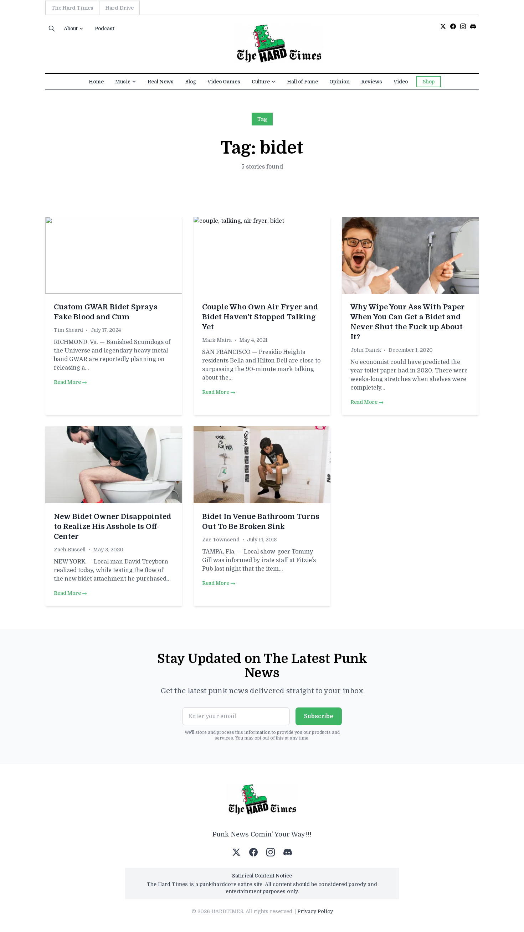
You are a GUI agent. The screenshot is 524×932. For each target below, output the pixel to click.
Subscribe (318, 716)
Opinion (339, 81)
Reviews (371, 81)
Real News (161, 81)
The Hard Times (72, 8)
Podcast (104, 28)
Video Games (223, 81)
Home (96, 81)
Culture (261, 81)
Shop (429, 81)
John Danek (365, 350)
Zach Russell (70, 549)
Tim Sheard (68, 330)
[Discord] (473, 26)
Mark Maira (217, 340)
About (71, 28)
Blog (190, 81)
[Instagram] (463, 26)
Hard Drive (119, 8)
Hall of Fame (302, 81)
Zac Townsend (221, 539)
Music (122, 81)
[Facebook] (453, 26)
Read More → (70, 382)
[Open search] (51, 28)
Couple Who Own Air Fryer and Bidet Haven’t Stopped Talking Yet (260, 317)
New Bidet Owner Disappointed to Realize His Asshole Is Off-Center (112, 527)
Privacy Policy (315, 911)
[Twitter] (443, 26)
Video (401, 81)
